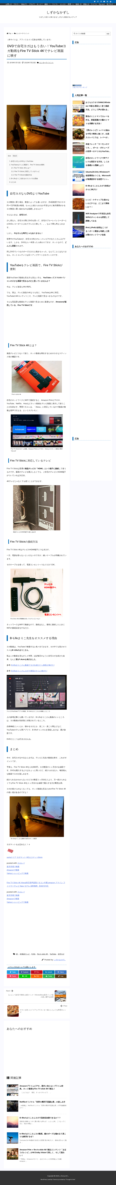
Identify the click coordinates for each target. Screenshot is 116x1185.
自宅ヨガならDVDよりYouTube (21, 161)
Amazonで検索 (13, 870)
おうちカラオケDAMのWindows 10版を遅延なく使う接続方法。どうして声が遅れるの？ (98, 106)
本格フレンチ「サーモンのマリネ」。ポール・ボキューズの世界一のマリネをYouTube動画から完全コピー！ (98, 148)
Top (10, 33)
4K (17, 954)
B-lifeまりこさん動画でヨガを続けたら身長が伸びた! (32, 665)
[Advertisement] (37, 86)
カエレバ (21, 863)
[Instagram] (101, 1)
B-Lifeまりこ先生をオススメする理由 (23, 178)
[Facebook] (97, 1)
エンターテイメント (22, 33)
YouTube (53, 954)
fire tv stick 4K (42, 954)
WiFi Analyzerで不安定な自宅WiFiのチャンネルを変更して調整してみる (98, 217)
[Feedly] (110, 1)
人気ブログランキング (79, 87)
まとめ (12, 182)
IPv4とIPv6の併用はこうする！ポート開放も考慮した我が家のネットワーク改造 (97, 231)
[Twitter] (94, 1)
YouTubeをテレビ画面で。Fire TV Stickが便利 (26, 165)
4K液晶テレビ (25, 954)
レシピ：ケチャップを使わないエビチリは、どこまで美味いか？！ (97, 203)
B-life (33, 954)
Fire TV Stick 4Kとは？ (21, 168)
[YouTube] (104, 1)
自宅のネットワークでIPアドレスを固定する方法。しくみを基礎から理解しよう (97, 161)
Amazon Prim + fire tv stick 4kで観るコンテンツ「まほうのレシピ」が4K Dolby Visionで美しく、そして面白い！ (43, 1152)
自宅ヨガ (61, 954)
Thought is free (70, 1179)
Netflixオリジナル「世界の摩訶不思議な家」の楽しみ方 (42, 1102)
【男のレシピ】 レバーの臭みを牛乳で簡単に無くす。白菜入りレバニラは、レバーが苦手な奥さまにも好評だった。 (98, 134)
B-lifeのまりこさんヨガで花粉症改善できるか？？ (40, 1118)
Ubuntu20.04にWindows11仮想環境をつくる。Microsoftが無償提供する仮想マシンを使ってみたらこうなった (98, 176)
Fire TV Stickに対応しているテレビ (25, 171)
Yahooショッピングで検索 (17, 873)
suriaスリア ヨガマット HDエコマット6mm (24, 857)
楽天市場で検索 (13, 866)
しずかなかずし (60, 960)
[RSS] (107, 1)
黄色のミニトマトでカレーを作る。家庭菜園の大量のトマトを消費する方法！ (97, 120)
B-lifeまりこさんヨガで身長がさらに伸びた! (29, 671)
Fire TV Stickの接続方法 (21, 175)
